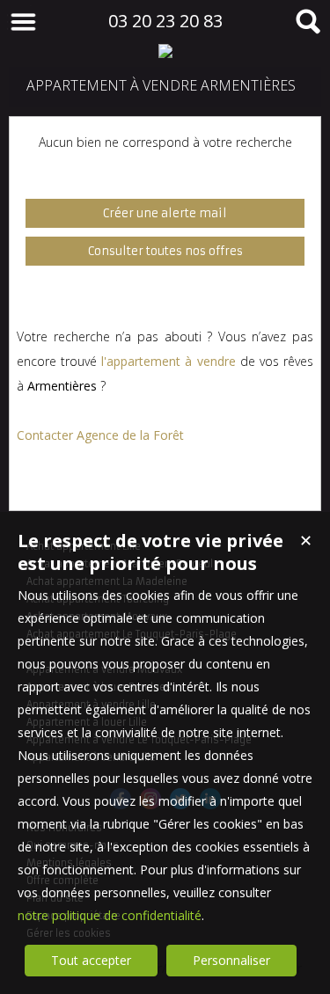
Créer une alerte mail (165, 213)
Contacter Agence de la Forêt (100, 435)
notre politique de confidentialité (110, 915)
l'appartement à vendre (168, 361)
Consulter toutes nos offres (165, 251)
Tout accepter (91, 960)
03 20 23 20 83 (165, 21)
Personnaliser (231, 960)
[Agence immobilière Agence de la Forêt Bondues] (165, 51)
